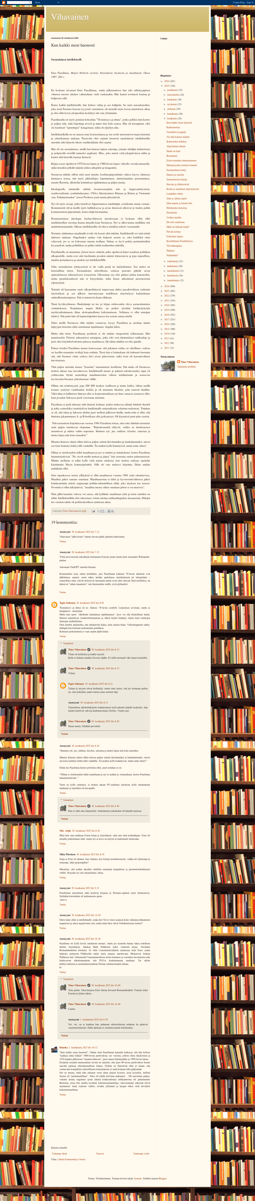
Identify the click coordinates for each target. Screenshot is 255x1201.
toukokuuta (173, 261)
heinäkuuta (172, 113)
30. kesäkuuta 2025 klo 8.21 (99, 683)
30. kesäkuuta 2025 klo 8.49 (105, 806)
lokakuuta (172, 99)
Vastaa (63, 541)
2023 (167, 290)
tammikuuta (173, 280)
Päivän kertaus (174, 231)
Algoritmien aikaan (176, 146)
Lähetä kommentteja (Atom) (72, 1159)
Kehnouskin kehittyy (177, 141)
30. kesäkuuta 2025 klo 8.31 (94, 702)
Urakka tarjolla (174, 217)
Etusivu (100, 1153)
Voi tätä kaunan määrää (178, 136)
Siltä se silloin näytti (177, 198)
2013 (167, 338)
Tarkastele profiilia (186, 366)
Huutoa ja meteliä (175, 174)
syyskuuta (172, 104)
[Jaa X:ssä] (106, 511)
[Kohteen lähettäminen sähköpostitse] (99, 511)
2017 (167, 319)
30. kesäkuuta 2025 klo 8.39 (90, 854)
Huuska (64, 1047)
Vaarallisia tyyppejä (176, 132)
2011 (167, 347)
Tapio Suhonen (67, 603)
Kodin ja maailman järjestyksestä (183, 189)
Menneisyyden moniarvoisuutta (182, 165)
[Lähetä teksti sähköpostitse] (93, 510)
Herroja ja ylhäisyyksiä (178, 184)
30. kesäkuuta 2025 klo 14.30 (85, 915)
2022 (167, 295)
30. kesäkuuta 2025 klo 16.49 (105, 985)
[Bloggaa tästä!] (102, 511)
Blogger (162, 1178)
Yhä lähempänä (174, 245)
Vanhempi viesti (141, 1153)
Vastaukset (68, 643)
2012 (167, 343)
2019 (167, 309)
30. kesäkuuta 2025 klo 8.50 (105, 721)
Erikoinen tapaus (175, 236)
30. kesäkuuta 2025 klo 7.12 (85, 531)
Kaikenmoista (173, 127)
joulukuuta (172, 90)
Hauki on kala (173, 151)
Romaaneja (172, 155)
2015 (167, 329)
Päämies (171, 250)
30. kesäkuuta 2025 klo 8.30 (86, 830)
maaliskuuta (173, 270)
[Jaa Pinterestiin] (112, 511)
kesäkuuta (172, 118)
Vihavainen (70, 16)
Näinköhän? (172, 255)
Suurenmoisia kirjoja (177, 179)
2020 (167, 305)
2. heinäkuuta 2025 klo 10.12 (83, 1047)
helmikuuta (173, 275)
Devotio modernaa (176, 222)
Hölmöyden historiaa (177, 207)
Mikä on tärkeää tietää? (178, 226)
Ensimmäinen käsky (176, 170)
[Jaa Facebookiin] (109, 511)
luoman (138, 1178)
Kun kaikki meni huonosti (179, 122)
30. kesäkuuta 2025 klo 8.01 (90, 602)
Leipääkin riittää (175, 193)
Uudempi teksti (59, 1153)
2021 (167, 300)
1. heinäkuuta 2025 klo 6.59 (94, 1019)
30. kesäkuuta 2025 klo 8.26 (85, 745)
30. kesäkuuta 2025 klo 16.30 (85, 938)
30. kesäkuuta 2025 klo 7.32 (85, 552)
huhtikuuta (172, 266)
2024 (167, 286)
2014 (167, 333)
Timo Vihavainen (77, 649)
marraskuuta (173, 94)
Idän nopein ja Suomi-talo (179, 203)
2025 (167, 85)
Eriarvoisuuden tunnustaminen (181, 160)
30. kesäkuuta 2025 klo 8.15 (105, 649)
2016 (167, 324)
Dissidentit (172, 212)
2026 (167, 81)
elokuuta (171, 108)
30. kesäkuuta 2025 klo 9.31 (85, 888)
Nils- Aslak (65, 830)
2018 (167, 314)
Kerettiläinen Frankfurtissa (180, 241)
